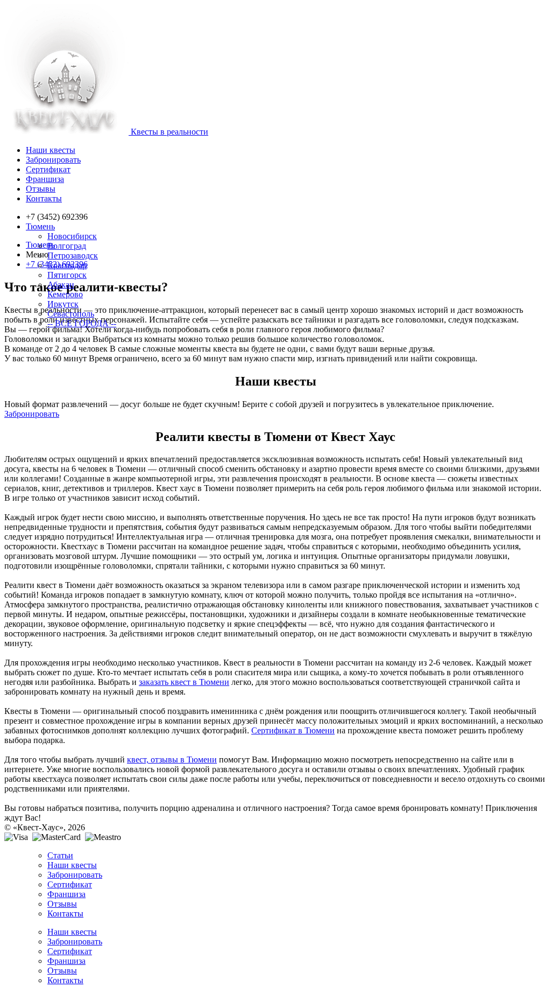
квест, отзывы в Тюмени (172, 759)
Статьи (60, 855)
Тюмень (40, 226)
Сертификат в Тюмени (293, 730)
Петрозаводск (72, 255)
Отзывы (40, 188)
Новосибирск (72, 236)
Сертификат (48, 169)
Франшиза (45, 179)
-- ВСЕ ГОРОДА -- (81, 323)
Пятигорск (67, 274)
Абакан (60, 284)
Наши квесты (50, 150)
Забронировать (53, 159)
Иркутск (63, 304)
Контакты (44, 198)
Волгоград (66, 245)
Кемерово (65, 294)
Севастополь (70, 313)
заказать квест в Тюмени (184, 682)
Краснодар (67, 265)
